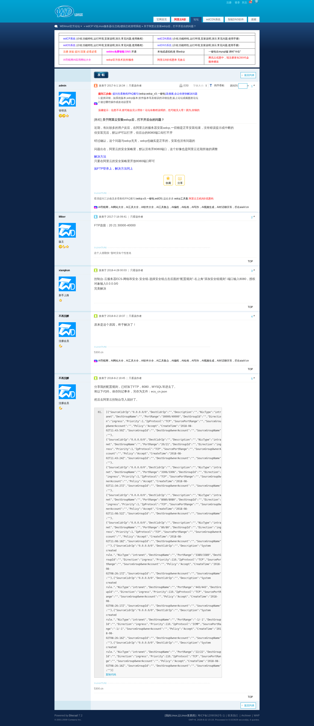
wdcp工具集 (181, 198)
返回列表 (249, 75)
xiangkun (64, 270)
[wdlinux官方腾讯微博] (256, 2)
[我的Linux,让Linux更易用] (180, 715)
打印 (186, 85)
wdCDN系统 (213, 19)
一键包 (161, 93)
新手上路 (64, 295)
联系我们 (233, 715)
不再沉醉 (64, 316)
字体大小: (198, 85)
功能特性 (88, 38)
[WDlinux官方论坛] (68, 16)
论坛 (196, 19)
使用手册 (233, 38)
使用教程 (137, 38)
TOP (250, 261)
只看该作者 (135, 85)
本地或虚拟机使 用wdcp (171, 51)
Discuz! (73, 715)
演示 (117, 38)
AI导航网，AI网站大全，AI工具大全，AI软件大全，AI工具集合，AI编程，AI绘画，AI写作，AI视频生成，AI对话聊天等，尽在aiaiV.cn (173, 207)
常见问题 (126, 38)
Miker (62, 216)
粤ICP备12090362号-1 (211, 715)
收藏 (168, 183)
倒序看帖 (219, 85)
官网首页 (162, 19)
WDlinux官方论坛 (70, 26)
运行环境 (99, 38)
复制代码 (111, 674)
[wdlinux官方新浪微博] (250, 2)
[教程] (98, 119)
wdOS (158, 198)
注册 (229, 2)
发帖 (102, 74)
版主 (61, 241)
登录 (237, 2)
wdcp (142, 93)
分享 (180, 183)
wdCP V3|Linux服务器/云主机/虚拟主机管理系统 (113, 26)
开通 (133, 51)
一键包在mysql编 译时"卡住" (224, 51)
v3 (144, 198)
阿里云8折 (180, 19)
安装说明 (109, 38)
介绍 (79, 38)
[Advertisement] (176, 114)
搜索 (253, 19)
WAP (257, 715)
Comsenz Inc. (75, 720)
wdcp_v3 (151, 93)
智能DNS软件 (236, 19)
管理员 (62, 110)
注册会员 (64, 341)
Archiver (246, 715)
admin (62, 85)
